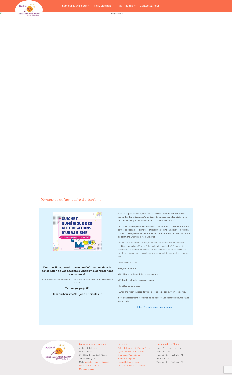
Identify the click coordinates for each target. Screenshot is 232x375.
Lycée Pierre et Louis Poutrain (131, 351)
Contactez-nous (150, 5)
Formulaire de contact (89, 365)
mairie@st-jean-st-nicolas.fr (97, 362)
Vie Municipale (102, 5)
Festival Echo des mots (128, 362)
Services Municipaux (74, 5)
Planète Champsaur (126, 358)
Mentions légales (86, 369)
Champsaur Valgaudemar (129, 355)
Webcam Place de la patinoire (131, 365)
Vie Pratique (125, 5)
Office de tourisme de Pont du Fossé (134, 348)
